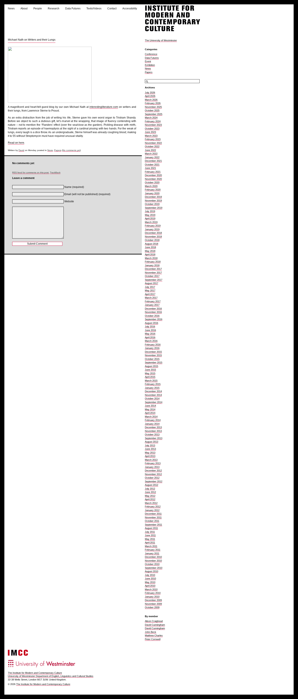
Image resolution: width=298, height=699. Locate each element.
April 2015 (150, 377)
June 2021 (150, 168)
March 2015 (151, 380)
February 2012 (153, 506)
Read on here (16, 142)
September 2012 (153, 481)
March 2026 (151, 99)
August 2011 (151, 528)
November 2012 (153, 474)
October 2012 (152, 477)
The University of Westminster (161, 40)
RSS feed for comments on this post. (30, 172)
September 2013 (153, 438)
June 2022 (150, 150)
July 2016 (150, 326)
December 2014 (153, 391)
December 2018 (153, 233)
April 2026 (150, 96)
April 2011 (150, 542)
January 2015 (152, 387)
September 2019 (153, 207)
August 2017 (151, 283)
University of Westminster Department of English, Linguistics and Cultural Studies (50, 676)
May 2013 (150, 452)
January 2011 (152, 553)
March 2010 (151, 589)
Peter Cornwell (152, 639)
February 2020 (153, 189)
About (24, 8)
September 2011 (153, 524)
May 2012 (150, 496)
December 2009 (153, 600)
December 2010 (153, 557)
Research (53, 8)
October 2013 (152, 434)
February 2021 (153, 171)
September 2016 (153, 319)
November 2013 (153, 431)
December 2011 (153, 513)
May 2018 (150, 251)
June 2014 (150, 405)
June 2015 (150, 369)
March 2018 (151, 258)
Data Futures (72, 8)
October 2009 (152, 607)
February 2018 (153, 261)
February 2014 (153, 420)
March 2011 (151, 546)
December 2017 (153, 269)
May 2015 (150, 373)
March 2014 (151, 416)
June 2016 (150, 330)
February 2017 (153, 301)
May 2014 (150, 409)
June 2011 (150, 535)
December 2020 (153, 175)
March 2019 (151, 222)
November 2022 (153, 143)
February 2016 (153, 344)
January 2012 (152, 510)
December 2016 (153, 308)
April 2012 (150, 499)
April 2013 (150, 456)
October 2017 (152, 276)
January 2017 (152, 305)
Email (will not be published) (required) (87, 194)
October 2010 (152, 564)
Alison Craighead (154, 621)
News (11, 8)
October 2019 (152, 204)
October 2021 (152, 164)
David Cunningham (155, 624)
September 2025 (153, 114)
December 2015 (153, 351)
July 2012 (150, 488)
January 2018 (152, 265)
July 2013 (150, 445)
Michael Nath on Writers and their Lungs (31, 39)
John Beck (150, 632)
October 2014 (152, 398)
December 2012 (153, 470)
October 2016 (152, 315)
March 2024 (151, 117)
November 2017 (153, 272)
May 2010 (150, 582)
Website (69, 201)
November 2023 (153, 125)
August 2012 (151, 485)
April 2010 (150, 585)
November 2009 (153, 604)
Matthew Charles (154, 635)
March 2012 (151, 503)
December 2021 (153, 161)
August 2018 (151, 243)
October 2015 (152, 359)
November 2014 (153, 395)
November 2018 (153, 236)
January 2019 (152, 229)
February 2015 (153, 384)
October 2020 (152, 182)
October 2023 (152, 128)
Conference (151, 54)
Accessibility (129, 8)
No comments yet (71, 150)
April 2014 (150, 413)
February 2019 (153, 225)
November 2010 (153, 560)
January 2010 (152, 596)
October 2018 (152, 240)
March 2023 (151, 135)
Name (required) (74, 187)
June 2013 (150, 449)
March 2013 (151, 460)
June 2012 (150, 492)
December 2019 (153, 197)
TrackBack (55, 172)
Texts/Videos (93, 8)
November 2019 (153, 200)
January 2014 (152, 423)
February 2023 (153, 139)
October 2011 (152, 521)
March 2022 (151, 153)
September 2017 (153, 279)
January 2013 (152, 467)
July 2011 (150, 532)
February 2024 (153, 121)
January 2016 (152, 348)
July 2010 (150, 575)
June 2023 (150, 132)
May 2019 (150, 215)
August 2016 (151, 323)
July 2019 (150, 211)
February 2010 (153, 593)
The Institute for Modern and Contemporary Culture (35, 673)
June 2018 (150, 247)
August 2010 (151, 571)
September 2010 (153, 568)
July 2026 (150, 92)
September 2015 (153, 362)
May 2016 (150, 333)
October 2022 (152, 146)
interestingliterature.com (103, 106)
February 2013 (153, 463)
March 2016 (151, 341)
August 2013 (151, 441)
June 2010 (150, 578)
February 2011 (152, 549)
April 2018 (150, 254)
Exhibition (150, 65)
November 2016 (153, 312)
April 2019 (150, 218)
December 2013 (153, 427)
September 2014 (153, 402)
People (37, 8)
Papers (57, 150)
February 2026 (153, 103)
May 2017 (150, 290)
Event (148, 61)
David (21, 150)
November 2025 (153, 107)
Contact (111, 8)
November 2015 (153, 355)
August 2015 (151, 366)
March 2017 (151, 297)
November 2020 (153, 179)
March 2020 (151, 186)
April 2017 (150, 294)
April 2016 (150, 337)
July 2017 (150, 287)
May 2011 (150, 539)
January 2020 (152, 193)
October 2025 (152, 110)
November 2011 (153, 517)
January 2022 (152, 157)
